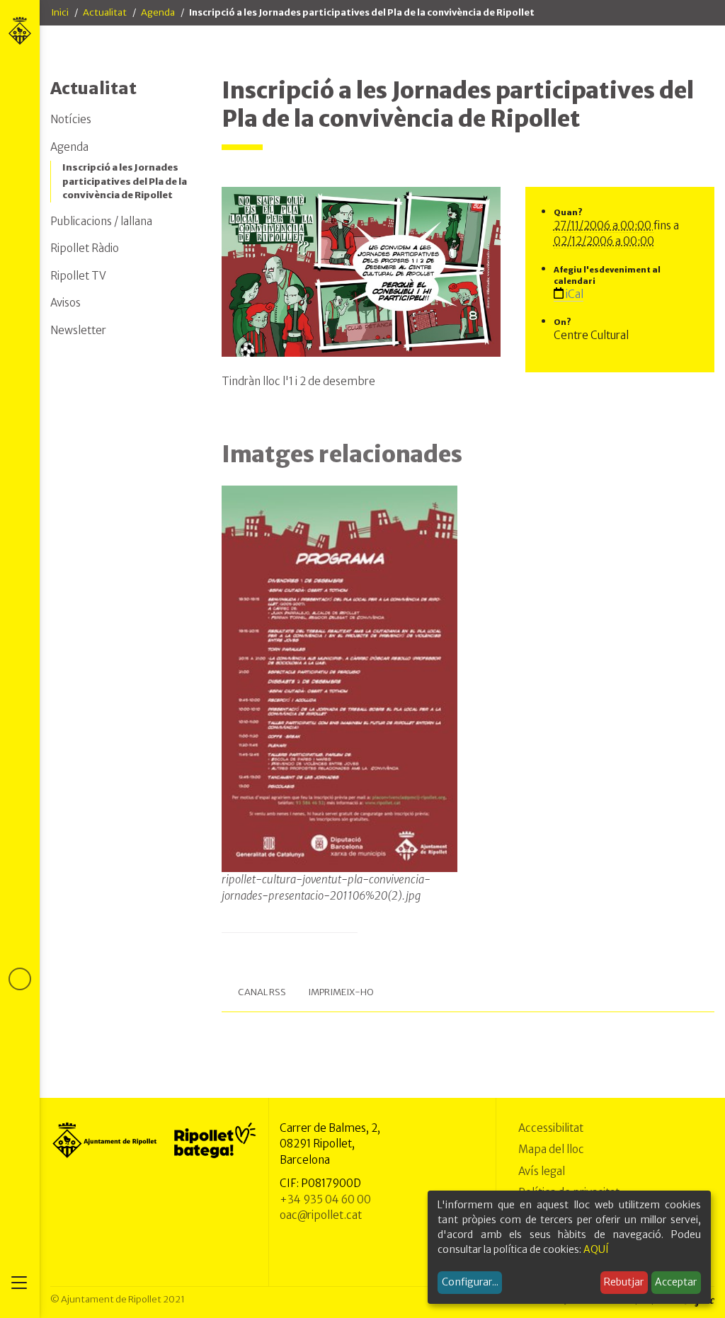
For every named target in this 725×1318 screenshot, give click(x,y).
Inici (60, 12)
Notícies (70, 119)
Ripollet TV (78, 275)
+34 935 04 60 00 (325, 1199)
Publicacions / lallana (101, 221)
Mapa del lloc (551, 1149)
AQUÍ (596, 1249)
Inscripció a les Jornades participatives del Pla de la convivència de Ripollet (124, 181)
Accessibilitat (550, 1128)
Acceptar (676, 1282)
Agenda (158, 12)
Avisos (65, 302)
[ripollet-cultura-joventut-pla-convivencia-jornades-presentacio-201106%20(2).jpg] (339, 679)
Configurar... (470, 1282)
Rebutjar (624, 1282)
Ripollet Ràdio (84, 248)
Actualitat (105, 12)
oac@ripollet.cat (321, 1215)
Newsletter (78, 330)
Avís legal (541, 1171)
